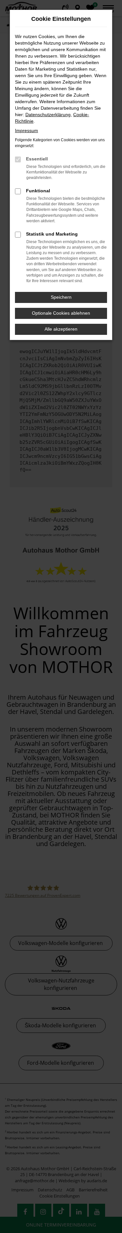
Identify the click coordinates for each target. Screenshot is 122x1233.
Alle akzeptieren (61, 329)
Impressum (26, 130)
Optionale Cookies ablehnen (61, 313)
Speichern (61, 297)
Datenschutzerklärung (48, 114)
